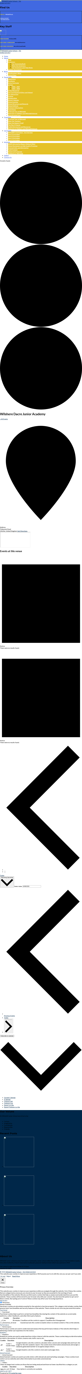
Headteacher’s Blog (14, 73)
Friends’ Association (15, 69)
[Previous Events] (43, 870)
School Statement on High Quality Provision (22, 146)
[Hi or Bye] (19, 1205)
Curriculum (7, 131)
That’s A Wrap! (8, 1170)
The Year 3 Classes (14, 125)
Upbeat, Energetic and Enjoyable (12, 1247)
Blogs (6, 71)
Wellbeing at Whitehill (15, 153)
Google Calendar (10, 1098)
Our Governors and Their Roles (22, 68)
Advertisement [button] (5, 1353)
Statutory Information (15, 108)
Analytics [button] (3, 1332)
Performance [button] (4, 1325)
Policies (10, 96)
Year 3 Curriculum (14, 134)
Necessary (6, 1302)
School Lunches (13, 102)
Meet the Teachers (14, 121)
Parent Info (8, 77)
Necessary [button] (3, 1300)
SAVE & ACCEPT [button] (6, 1371)
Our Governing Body (19, 64)
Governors (11, 62)
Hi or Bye (6, 1209)
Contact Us (8, 157)
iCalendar (7, 1099)
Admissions (12, 79)
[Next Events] (5, 872)
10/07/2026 (8, 1213)
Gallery (6, 155)
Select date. (18, 886)
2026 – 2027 (16, 87)
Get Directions (22, 531)
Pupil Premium (13, 150)
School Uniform (13, 106)
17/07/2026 (8, 1175)
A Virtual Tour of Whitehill (17, 111)
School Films (12, 75)
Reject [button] (8, 1276)
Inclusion (7, 142)
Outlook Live (8, 1103)
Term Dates (12, 110)
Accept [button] (3, 1276)
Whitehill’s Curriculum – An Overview (20, 132)
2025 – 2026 (16, 89)
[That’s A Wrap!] (19, 1166)
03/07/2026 (8, 1252)
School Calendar (13, 100)
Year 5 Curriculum (14, 138)
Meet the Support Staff (16, 123)
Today (2, 875)
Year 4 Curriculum (14, 136)
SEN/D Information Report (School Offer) (21, 144)
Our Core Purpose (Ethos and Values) (20, 92)
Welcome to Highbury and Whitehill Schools (22, 113)
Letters (10, 85)
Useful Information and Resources (19, 127)
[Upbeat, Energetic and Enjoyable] (19, 1244)
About (6, 58)
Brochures (11, 81)
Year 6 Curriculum (14, 140)
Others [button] (2, 1361)
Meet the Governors (19, 66)
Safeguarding (12, 98)
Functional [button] (3, 1310)
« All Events (4, 419)
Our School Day (13, 94)
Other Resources (13, 90)
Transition (7, 117)
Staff (9, 60)
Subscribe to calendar (7, 1036)
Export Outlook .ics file (12, 1107)
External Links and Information (18, 148)
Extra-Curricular (13, 83)
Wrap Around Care (14, 115)
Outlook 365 (8, 1101)
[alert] (41, 602)
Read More (16, 1276)
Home (6, 56)
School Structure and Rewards (18, 104)
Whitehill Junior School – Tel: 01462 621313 (21, 1272)
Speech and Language (15, 152)
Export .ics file (9, 1105)
